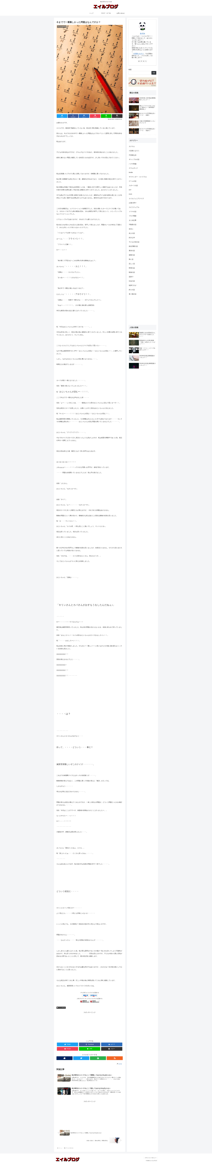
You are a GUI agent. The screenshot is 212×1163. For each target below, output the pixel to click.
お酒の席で (132, 203)
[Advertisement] (89, 1025)
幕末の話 (132, 250)
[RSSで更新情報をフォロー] (115, 1058)
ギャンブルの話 (134, 159)
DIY (130, 190)
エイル (142, 33)
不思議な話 (132, 155)
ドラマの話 (132, 211)
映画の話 (132, 272)
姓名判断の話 (133, 246)
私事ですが (132, 285)
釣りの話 (132, 290)
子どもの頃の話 (61, 1007)
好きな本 (132, 237)
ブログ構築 (132, 216)
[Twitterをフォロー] (81, 1058)
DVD (130, 194)
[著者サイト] (64, 1058)
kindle (131, 172)
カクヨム (132, 146)
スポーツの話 (133, 185)
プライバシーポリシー (150, 1157)
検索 (130, 69)
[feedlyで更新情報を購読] (98, 1058)
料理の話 (132, 268)
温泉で (131, 277)
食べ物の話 (132, 294)
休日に (131, 229)
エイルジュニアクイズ (136, 198)
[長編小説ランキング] (84, 1001)
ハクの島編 (132, 164)
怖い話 (131, 259)
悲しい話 (132, 264)
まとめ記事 (132, 220)
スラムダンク (133, 168)
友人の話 (132, 233)
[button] (117, 116)
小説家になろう (138, 53)
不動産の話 (132, 224)
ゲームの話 (132, 181)
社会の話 (132, 281)
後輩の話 (132, 255)
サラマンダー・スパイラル (138, 177)
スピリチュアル (134, 207)
